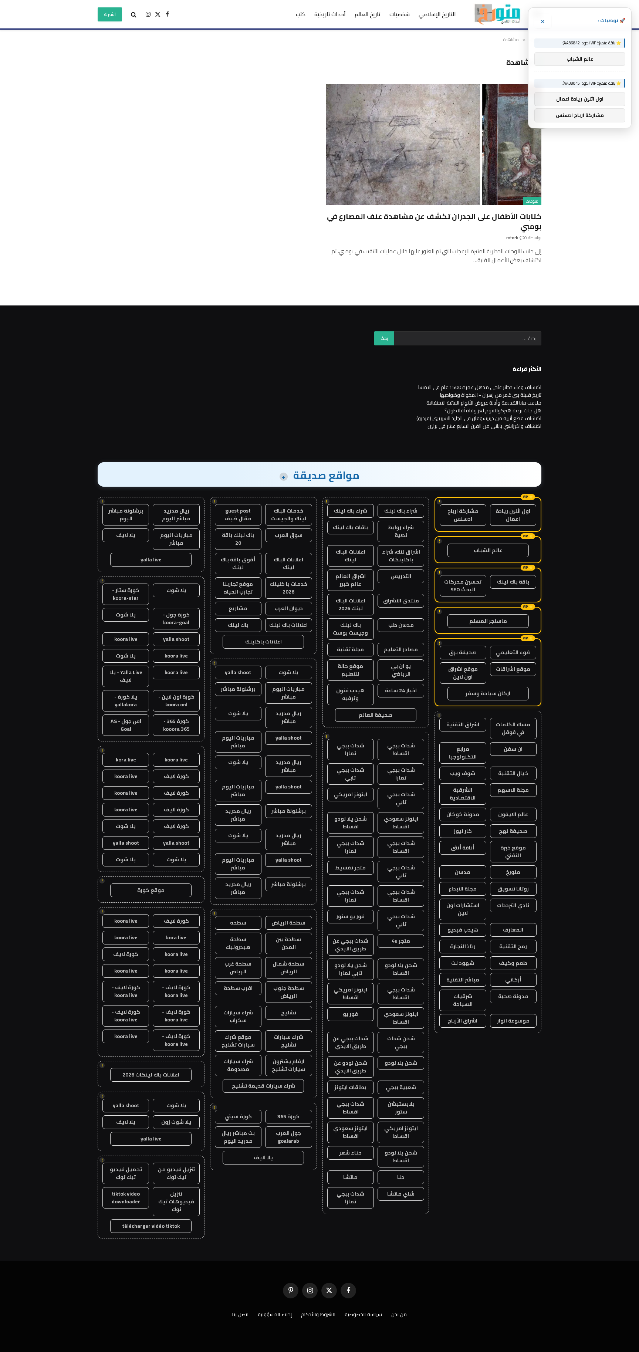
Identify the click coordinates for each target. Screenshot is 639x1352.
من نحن (399, 1314)
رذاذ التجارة (463, 946)
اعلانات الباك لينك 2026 (350, 604)
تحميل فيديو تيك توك (126, 1173)
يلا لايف (263, 1157)
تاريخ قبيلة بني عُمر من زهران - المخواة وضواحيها (490, 395)
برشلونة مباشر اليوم (125, 514)
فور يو (350, 1014)
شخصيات (399, 14)
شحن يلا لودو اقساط (350, 822)
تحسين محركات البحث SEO (462, 585)
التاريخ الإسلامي (437, 14)
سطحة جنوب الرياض (288, 992)
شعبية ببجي (401, 1087)
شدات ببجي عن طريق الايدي (350, 944)
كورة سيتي (238, 1116)
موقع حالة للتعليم (350, 670)
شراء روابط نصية (401, 531)
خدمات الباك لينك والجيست (288, 514)
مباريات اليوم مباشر (288, 693)
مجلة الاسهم (513, 790)
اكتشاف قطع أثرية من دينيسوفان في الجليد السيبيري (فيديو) (478, 418)
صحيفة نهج (513, 831)
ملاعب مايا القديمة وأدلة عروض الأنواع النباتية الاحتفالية (483, 403)
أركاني (513, 979)
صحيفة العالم (375, 715)
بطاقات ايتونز (350, 1087)
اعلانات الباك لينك (350, 555)
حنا (401, 1177)
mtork (512, 237)
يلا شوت (288, 672)
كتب (300, 14)
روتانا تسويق (513, 888)
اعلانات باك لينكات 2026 (150, 1074)
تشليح (288, 1012)
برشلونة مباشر (238, 689)
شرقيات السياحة (463, 1000)
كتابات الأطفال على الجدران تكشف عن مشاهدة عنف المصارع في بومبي (434, 221)
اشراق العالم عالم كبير (350, 580)
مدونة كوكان (462, 814)
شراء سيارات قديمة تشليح (263, 1086)
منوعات (532, 201)
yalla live (151, 559)
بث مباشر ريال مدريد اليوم (238, 1137)
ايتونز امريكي (350, 794)
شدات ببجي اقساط (401, 749)
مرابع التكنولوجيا (463, 752)
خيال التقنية (513, 773)
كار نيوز (463, 831)
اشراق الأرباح (462, 1020)
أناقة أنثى (462, 847)
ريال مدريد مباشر (288, 717)
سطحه (238, 922)
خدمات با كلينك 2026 (288, 587)
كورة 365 (288, 1116)
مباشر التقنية (462, 979)
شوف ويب (462, 773)
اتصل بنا (240, 1314)
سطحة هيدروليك (238, 943)
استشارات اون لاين (462, 909)
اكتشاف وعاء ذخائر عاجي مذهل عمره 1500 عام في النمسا (479, 387)
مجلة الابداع (463, 888)
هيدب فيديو (462, 929)
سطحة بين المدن (288, 943)
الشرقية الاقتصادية (463, 793)
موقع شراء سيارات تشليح (238, 1041)
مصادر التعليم (401, 649)
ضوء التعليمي (513, 652)
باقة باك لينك (513, 582)
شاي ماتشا (401, 1194)
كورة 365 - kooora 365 (176, 725)
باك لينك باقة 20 (238, 539)
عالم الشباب (488, 550)
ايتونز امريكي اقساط (350, 993)
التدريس (401, 576)
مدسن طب (401, 625)
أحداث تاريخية (330, 14)
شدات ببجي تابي (350, 774)
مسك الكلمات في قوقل (513, 728)
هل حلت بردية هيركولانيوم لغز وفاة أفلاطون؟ (492, 410)
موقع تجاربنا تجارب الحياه (238, 587)
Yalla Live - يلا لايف (125, 676)
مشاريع (238, 608)
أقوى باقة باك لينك (238, 563)
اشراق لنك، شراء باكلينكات (401, 555)
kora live (126, 759)
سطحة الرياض (288, 922)
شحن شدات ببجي (401, 1042)
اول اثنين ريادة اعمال (513, 515)
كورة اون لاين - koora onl (176, 700)
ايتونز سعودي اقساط (401, 822)
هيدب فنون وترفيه (350, 694)
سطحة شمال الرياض (288, 967)
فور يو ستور (350, 916)
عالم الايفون (513, 814)
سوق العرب (288, 535)
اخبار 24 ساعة (401, 690)
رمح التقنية (513, 946)
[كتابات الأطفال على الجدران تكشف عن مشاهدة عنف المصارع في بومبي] (433, 144)
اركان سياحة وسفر (488, 693)
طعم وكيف (513, 963)
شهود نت (462, 963)
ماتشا (350, 1177)
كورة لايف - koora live (176, 991)
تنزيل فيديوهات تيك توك (176, 1201)
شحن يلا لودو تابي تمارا (350, 969)
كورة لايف (176, 776)
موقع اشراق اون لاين (463, 673)
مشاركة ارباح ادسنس (463, 515)
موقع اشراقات (513, 669)
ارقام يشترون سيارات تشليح (288, 1065)
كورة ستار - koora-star (125, 594)
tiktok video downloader (126, 1197)
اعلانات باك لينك (288, 625)
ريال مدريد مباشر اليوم (176, 514)
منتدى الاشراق (401, 600)
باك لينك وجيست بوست (350, 629)
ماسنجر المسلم (488, 621)
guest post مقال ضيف (237, 514)
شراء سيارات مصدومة (238, 1065)
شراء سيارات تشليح (288, 1041)
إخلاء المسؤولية (275, 1314)
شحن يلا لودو (401, 1063)
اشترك (110, 14)
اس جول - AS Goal (126, 725)
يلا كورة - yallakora (125, 700)
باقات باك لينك (350, 527)
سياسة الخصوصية (363, 1314)
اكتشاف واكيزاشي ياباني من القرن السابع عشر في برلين (484, 426)
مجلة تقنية (350, 649)
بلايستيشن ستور (401, 1107)
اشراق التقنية (462, 724)
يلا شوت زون (176, 1122)
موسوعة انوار (513, 1020)
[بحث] (133, 14)
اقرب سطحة (238, 988)
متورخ (513, 872)
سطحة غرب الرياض (237, 967)
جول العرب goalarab (288, 1137)
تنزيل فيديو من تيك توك (176, 1173)
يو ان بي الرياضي (401, 670)
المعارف (513, 929)
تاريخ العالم (368, 14)
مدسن (462, 872)
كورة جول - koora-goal (176, 618)
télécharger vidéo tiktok (151, 1226)
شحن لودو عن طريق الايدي (350, 1066)
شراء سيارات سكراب (238, 1016)
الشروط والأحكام (318, 1314)
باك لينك (238, 625)
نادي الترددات (513, 905)
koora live (126, 639)
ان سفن (513, 749)
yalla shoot (238, 672)
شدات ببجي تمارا (350, 749)
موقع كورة (151, 890)
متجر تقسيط (350, 867)
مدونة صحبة (513, 996)
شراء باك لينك (400, 511)
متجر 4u (401, 941)
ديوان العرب (288, 608)
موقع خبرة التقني (513, 851)
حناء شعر (350, 1152)
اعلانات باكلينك (263, 641)
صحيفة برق (463, 652)
